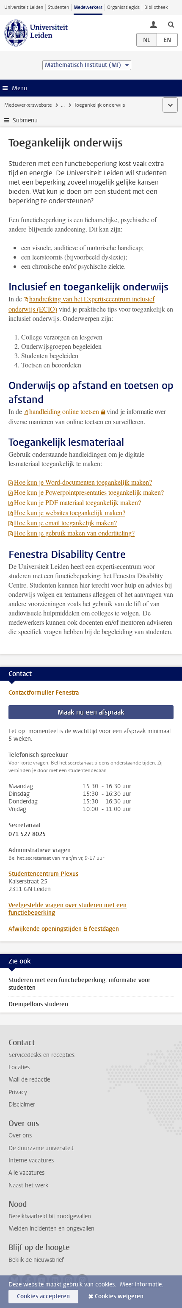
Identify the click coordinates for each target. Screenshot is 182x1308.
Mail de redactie (29, 1080)
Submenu (25, 120)
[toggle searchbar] (171, 24)
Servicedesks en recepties (41, 1055)
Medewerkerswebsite (28, 105)
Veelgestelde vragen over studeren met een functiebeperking (67, 909)
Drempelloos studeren (38, 1004)
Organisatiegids (123, 7)
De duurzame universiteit (41, 1148)
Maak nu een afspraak (91, 712)
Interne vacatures (31, 1160)
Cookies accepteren (43, 1296)
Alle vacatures (26, 1173)
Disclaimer (21, 1105)
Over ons (20, 1135)
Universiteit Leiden (23, 7)
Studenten (58, 7)
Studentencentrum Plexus (43, 874)
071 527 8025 (27, 834)
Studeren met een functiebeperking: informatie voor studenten (79, 984)
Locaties (19, 1067)
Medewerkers (88, 7)
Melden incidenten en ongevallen (51, 1229)
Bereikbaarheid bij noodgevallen (49, 1216)
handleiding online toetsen (64, 411)
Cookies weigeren (119, 1296)
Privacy (17, 1092)
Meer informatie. (141, 1284)
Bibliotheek (156, 7)
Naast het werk (28, 1185)
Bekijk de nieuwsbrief (36, 1260)
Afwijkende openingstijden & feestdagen (63, 929)
